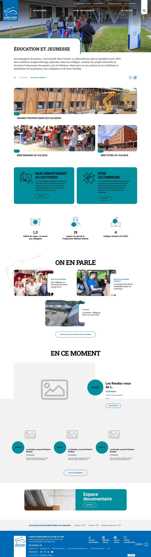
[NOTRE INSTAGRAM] (44, 552)
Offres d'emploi (99, 3)
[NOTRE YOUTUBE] (52, 552)
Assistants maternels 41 (109, 525)
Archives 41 (78, 525)
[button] (144, 7)
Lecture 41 (91, 525)
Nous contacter (130, 3)
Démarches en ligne (114, 3)
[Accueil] (15, 77)
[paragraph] (54, 390)
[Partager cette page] (135, 78)
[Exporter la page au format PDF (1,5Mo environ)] (130, 78)
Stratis (131, 555)
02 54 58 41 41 (35, 545)
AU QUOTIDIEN (23, 77)
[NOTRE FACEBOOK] (41, 552)
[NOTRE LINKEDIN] (48, 552)
